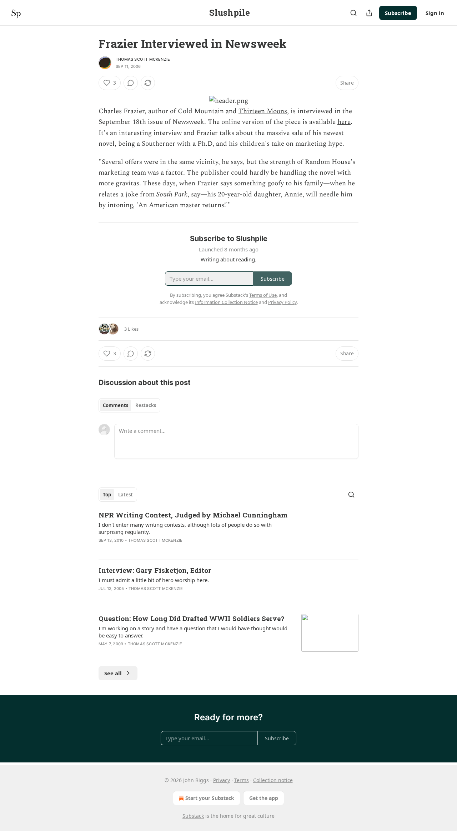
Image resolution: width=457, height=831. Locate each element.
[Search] (353, 13)
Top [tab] (107, 494)
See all (113, 673)
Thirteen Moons (262, 111)
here (344, 122)
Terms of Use (263, 295)
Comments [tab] (115, 405)
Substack (193, 815)
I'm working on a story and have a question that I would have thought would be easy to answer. (193, 632)
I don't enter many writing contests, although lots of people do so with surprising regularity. (185, 528)
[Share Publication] (369, 13)
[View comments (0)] (131, 83)
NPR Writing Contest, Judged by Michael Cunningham (193, 514)
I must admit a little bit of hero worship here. (154, 580)
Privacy (221, 780)
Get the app (263, 798)
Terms (241, 780)
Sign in (435, 12)
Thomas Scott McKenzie (143, 59)
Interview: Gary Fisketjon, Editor (155, 570)
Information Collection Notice (226, 302)
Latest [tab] (125, 494)
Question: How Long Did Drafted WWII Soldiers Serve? (191, 618)
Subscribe (398, 12)
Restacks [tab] (145, 405)
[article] (228, 532)
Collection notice (273, 780)
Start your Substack (209, 798)
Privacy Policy (282, 302)
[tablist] (129, 405)
